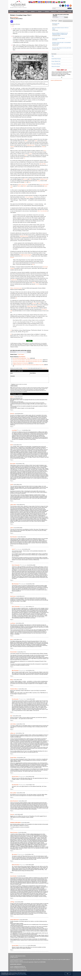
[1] (24, 158)
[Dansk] (34, 2)
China (53, 56)
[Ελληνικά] (39, 2)
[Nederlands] (54, 2)
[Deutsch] (37, 2)
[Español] (44, 2)
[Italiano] (51, 2)
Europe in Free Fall (55, 23)
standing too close (44, 179)
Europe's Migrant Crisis (56, 61)
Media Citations (61, 11)
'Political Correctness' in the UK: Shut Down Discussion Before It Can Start (28, 364)
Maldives (25, 186)
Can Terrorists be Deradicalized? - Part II (21, 358)
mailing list (44, 368)
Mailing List (53, 11)
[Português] (59, 2)
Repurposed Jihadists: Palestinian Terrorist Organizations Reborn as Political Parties (60, 33)
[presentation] (54, 21)
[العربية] (30, 2)
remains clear (14, 279)
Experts (26, 11)
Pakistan (19, 186)
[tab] (54, 21)
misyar (30, 153)
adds (11, 310)
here (26, 179)
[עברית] (49, 2)
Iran (27, 184)
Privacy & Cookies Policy (22, 970)
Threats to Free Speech (56, 66)
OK (67, 973)
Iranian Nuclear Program (56, 58)
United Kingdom (21, 354)
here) (30, 179)
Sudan (19, 184)
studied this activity (24, 236)
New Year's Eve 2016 (26, 256)
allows (26, 140)
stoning (38, 180)
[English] (42, 2)
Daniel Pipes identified (32, 306)
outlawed (12, 146)
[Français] (46, 2)
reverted (37, 284)
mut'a (45, 150)
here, (24, 179)
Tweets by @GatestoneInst (56, 80)
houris (26, 155)
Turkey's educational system (16, 288)
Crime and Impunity (29, 197)
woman (43, 146)
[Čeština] (32, 2)
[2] (16, 298)
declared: (12, 257)
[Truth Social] (12, 22)
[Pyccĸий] (62, 2)
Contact (69, 11)
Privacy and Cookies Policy (21, 974)
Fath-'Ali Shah (42, 163)
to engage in (26, 254)
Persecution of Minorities (56, 63)
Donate (39, 11)
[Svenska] (64, 2)
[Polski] (56, 2)
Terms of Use (13, 970)
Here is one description (42, 211)
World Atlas (44, 309)
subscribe (25, 368)
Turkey (33, 282)
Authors (33, 11)
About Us (12, 11)
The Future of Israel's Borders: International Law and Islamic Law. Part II (27, 359)
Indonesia (23, 184)
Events (18, 11)
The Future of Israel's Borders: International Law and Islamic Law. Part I (27, 361)
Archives (47, 11)
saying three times (30, 145)
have (36, 140)
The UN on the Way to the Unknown (58, 38)
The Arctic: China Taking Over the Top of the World (61, 47)
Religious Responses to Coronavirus (20, 363)
